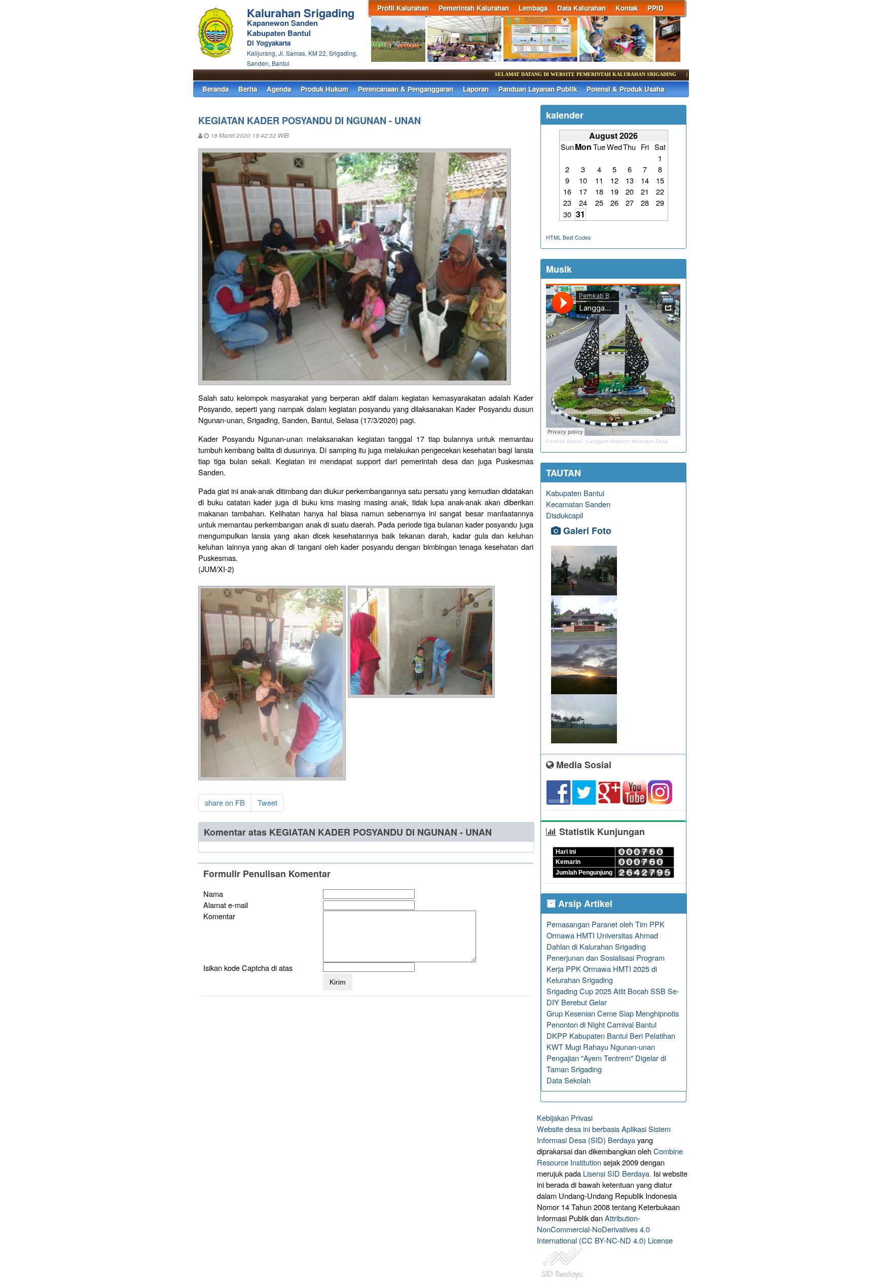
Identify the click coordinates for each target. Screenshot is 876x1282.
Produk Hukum (324, 89)
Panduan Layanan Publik (537, 89)
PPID (655, 8)
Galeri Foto (586, 530)
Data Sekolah (568, 1080)
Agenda (279, 89)
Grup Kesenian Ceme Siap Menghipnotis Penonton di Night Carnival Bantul (612, 1019)
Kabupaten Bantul (575, 492)
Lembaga (533, 8)
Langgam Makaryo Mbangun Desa (627, 441)
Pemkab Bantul (564, 441)
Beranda (215, 89)
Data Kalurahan (581, 8)
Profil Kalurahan (403, 8)
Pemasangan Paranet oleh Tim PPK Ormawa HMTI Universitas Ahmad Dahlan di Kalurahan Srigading (605, 935)
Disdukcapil (564, 515)
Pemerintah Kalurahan (474, 8)
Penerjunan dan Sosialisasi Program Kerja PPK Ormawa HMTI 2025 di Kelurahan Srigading (605, 968)
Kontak (626, 8)
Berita (247, 89)
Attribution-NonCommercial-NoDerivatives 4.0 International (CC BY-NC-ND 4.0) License (605, 1229)
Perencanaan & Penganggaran (405, 89)
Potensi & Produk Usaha (625, 89)
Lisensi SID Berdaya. (617, 1173)
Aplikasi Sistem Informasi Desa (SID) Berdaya (604, 1134)
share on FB (225, 802)
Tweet (267, 802)
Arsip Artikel (584, 903)
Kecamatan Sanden (578, 504)
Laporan (476, 89)
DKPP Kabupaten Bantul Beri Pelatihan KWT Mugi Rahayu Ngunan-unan (610, 1041)
